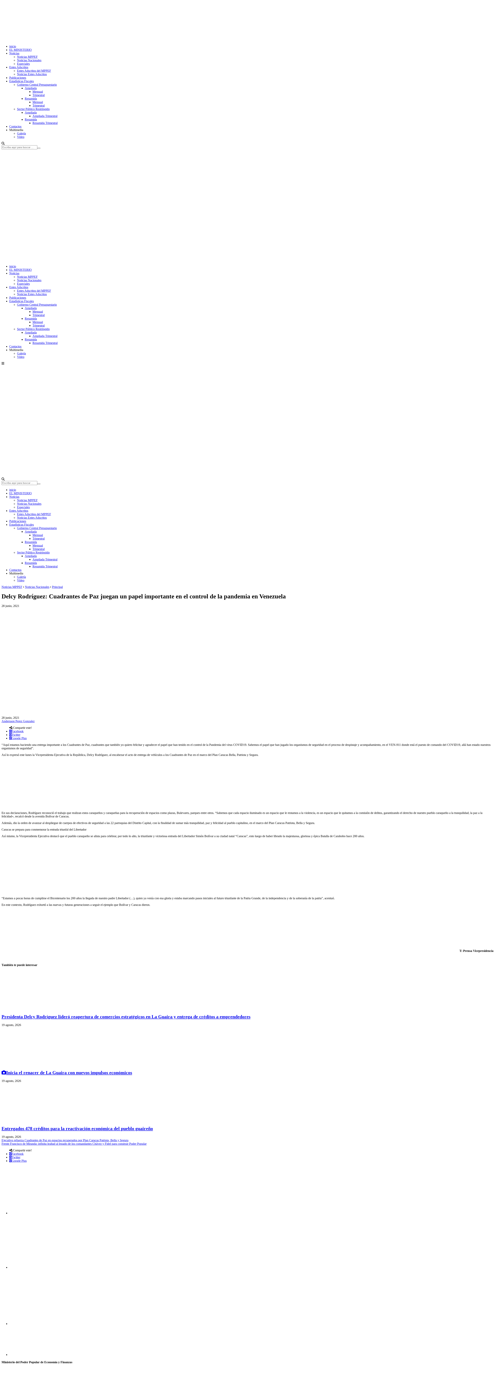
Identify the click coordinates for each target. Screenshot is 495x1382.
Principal (57, 587)
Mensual (37, 91)
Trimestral (38, 95)
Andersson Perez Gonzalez (18, 721)
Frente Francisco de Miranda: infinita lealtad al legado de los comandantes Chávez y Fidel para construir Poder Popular (74, 1143)
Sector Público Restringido (33, 109)
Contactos (15, 126)
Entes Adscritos (18, 67)
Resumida (31, 98)
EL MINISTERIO (20, 49)
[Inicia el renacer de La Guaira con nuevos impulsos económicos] (31, 1064)
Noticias (14, 53)
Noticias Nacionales (29, 60)
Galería (21, 133)
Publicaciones (17, 77)
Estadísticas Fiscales (21, 81)
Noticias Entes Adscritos (32, 74)
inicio (12, 46)
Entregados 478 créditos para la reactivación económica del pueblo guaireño (77, 1128)
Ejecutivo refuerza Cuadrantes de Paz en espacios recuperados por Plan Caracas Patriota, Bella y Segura (65, 1140)
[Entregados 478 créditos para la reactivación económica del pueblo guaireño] (31, 1120)
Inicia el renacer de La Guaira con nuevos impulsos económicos (69, 1072)
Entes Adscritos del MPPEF (34, 70)
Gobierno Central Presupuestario (37, 84)
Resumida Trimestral (45, 123)
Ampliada (31, 88)
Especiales (23, 63)
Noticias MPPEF (27, 56)
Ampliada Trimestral (44, 116)
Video (20, 137)
